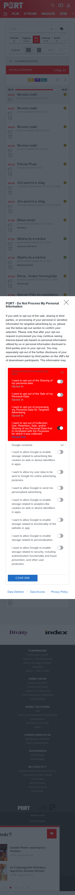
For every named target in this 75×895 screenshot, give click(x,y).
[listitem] (37, 372)
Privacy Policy (59, 591)
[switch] (60, 381)
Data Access (37, 591)
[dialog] (37, 447)
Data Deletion (16, 591)
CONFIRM (23, 578)
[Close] (67, 303)
